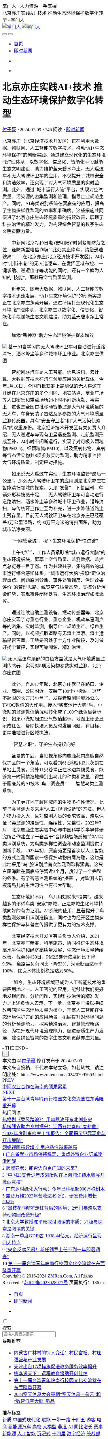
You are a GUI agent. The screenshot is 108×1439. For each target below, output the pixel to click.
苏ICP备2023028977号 (46, 1282)
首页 (18, 43)
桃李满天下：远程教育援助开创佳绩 (51, 1373)
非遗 (62, 1426)
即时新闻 (23, 50)
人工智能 (26, 1433)
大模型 (49, 1426)
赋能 (46, 1419)
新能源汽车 (19, 1426)
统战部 (93, 1433)
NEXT (8, 1092)
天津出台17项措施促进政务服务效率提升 (55, 1366)
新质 (7, 1419)
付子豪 (9, 129)
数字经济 (76, 1433)
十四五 (78, 1419)
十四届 (59, 1433)
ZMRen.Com (60, 1275)
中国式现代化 (26, 1419)
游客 (91, 1419)
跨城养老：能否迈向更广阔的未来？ (42, 1168)
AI (70, 1426)
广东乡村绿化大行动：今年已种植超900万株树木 (55, 1189)
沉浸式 (44, 1433)
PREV (8, 1080)
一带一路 (61, 1419)
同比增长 (83, 1426)
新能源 (9, 1433)
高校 (36, 1426)
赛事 (98, 1426)
